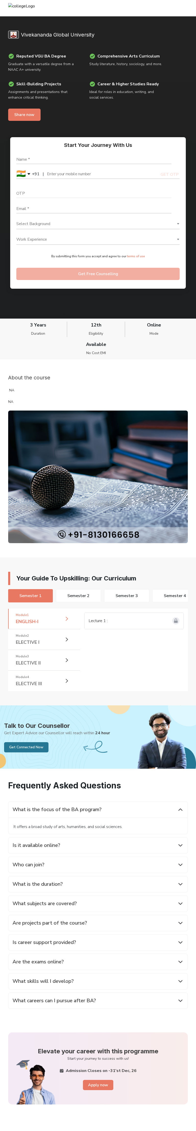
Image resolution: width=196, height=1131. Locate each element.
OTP (20, 193)
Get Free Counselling (98, 274)
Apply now (98, 1085)
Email (22, 209)
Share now (24, 115)
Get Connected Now (26, 747)
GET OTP (170, 174)
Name (23, 159)
